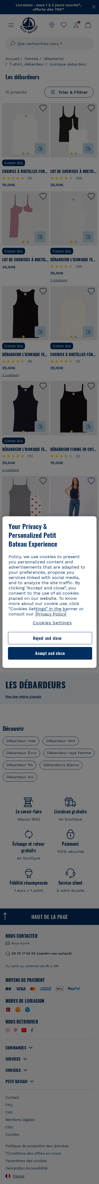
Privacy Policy (50, 614)
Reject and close (47, 638)
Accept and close (50, 653)
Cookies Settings (52, 622)
